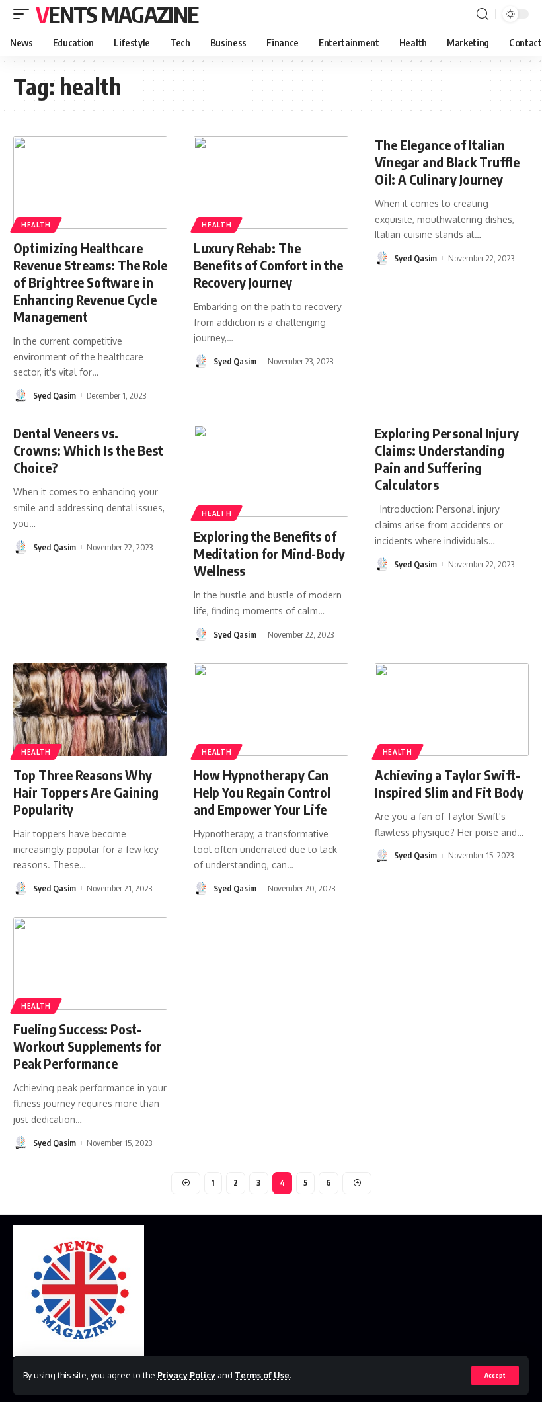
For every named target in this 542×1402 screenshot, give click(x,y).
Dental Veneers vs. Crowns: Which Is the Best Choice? (88, 450)
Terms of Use (262, 1375)
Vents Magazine (117, 14)
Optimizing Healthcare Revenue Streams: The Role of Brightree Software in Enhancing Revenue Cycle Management (90, 282)
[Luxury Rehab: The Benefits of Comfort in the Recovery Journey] (271, 182)
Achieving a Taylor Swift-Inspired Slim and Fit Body (449, 783)
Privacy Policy (186, 1375)
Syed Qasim (54, 395)
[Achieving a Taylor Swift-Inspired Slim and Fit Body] (452, 709)
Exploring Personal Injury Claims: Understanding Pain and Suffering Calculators (447, 459)
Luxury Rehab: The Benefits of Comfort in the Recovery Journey (268, 264)
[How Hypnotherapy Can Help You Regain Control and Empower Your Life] (271, 709)
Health (36, 225)
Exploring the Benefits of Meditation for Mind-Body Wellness (269, 553)
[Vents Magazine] (78, 1291)
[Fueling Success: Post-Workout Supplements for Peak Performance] (90, 963)
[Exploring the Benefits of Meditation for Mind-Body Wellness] (271, 471)
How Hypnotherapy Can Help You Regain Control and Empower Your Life (262, 791)
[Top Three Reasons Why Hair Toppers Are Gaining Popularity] (90, 709)
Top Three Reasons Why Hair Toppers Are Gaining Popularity (86, 791)
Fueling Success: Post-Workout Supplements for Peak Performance (87, 1045)
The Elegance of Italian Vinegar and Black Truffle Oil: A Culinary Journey (447, 161)
